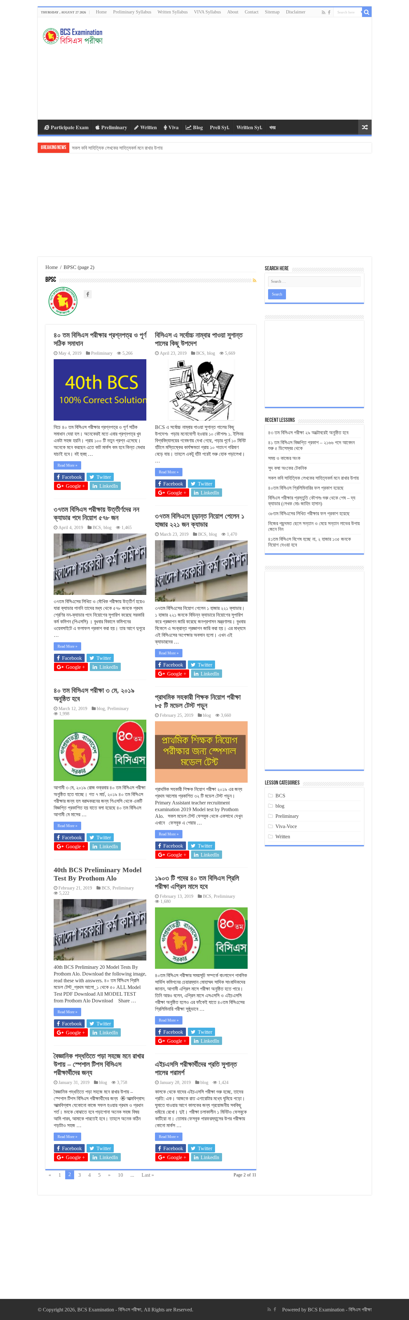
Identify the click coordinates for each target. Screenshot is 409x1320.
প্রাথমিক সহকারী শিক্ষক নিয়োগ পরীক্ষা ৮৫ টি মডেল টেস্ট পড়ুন (198, 701)
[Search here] (367, 12)
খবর (272, 127)
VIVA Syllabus (207, 12)
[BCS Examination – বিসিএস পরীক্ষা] (72, 35)
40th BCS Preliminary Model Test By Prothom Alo (98, 874)
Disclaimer (295, 12)
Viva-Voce (286, 826)
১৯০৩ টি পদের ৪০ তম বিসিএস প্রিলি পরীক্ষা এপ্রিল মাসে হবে (197, 882)
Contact (252, 12)
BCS (200, 353)
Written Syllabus (173, 12)
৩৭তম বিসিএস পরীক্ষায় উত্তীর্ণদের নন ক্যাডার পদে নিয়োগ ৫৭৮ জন (96, 513)
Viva (173, 127)
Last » (148, 1175)
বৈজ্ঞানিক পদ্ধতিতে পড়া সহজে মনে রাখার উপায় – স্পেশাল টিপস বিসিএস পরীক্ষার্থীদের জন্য (99, 1064)
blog (211, 353)
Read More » (67, 465)
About (232, 12)
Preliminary (114, 127)
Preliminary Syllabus (132, 12)
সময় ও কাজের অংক (284, 458)
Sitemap (272, 12)
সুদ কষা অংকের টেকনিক (287, 468)
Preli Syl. (219, 127)
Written (148, 127)
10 (120, 1175)
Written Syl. (249, 127)
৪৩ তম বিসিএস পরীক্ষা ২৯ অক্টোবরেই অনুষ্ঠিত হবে (308, 432)
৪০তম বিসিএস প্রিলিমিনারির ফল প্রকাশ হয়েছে (109, 148)
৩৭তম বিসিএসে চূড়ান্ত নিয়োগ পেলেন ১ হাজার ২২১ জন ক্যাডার (199, 520)
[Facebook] (329, 12)
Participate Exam (70, 127)
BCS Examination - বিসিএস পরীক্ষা (340, 1309)
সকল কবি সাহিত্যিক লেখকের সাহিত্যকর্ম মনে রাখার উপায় (313, 478)
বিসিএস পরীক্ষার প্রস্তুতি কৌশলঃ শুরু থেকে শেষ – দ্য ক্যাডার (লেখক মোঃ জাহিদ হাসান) (311, 500)
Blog (198, 127)
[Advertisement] (250, 68)
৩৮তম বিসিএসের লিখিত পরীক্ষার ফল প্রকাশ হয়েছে (309, 513)
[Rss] (323, 12)
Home (101, 12)
